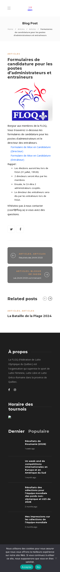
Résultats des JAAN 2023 (31, 257)
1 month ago (30, 477)
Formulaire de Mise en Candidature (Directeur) (31, 149)
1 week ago (30, 449)
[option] (30, 312)
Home (10, 29)
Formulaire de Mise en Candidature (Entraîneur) (31, 158)
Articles (21, 29)
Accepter (27, 567)
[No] (56, 558)
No (38, 567)
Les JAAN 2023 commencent (27, 278)
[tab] (16, 431)
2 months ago (31, 507)
